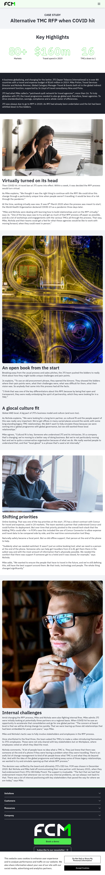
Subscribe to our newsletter (51, 850)
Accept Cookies (82, 868)
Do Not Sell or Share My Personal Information (82, 859)
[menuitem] (52, 793)
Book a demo (52, 841)
